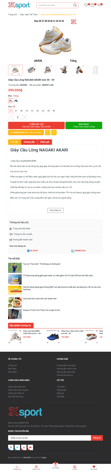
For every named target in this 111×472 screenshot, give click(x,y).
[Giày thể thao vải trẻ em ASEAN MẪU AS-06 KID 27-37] (91, 336)
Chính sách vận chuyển (18, 390)
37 (16, 111)
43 (43, 111)
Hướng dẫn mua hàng (66, 365)
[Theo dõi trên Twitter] (17, 447)
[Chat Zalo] (73, 250)
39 (27, 111)
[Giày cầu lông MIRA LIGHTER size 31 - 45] (15, 336)
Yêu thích (94, 469)
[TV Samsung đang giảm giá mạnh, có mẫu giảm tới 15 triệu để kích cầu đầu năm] (15, 279)
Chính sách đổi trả (16, 393)
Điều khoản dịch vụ (65, 375)
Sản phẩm (12, 372)
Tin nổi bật (14, 258)
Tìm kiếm (61, 387)
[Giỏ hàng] (92, 5)
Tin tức (74, 469)
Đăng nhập (61, 390)
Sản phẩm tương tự (20, 325)
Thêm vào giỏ (36, 125)
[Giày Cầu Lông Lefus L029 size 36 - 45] (53, 336)
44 (48, 111)
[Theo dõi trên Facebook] (11, 447)
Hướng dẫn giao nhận (66, 372)
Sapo (44, 458)
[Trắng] (10, 100)
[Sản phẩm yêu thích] (86, 5)
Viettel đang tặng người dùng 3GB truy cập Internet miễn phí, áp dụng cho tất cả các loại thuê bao (62, 288)
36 (10, 111)
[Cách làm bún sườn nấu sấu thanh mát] (15, 302)
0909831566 (18, 132)
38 (21, 111)
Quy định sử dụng (15, 396)
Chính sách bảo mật (16, 387)
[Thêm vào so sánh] (54, 132)
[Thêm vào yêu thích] (47, 132)
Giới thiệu (12, 369)
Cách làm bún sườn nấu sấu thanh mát (40, 299)
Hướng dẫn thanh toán (66, 369)
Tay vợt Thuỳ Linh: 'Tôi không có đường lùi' (41, 264)
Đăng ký (60, 393)
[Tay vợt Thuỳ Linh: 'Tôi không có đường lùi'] (15, 268)
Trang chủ (12, 365)
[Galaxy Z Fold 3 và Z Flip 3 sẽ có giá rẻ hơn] (15, 314)
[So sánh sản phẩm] (98, 5)
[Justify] (75, 5)
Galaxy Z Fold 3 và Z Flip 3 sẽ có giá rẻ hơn (41, 310)
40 (54, 111)
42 (38, 111)
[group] (55, 40)
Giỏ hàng (60, 396)
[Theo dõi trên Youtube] (30, 447)
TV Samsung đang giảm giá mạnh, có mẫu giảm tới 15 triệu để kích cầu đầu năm (58, 275)
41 (32, 111)
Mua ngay (84, 125)
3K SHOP (34, 251)
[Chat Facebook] (28, 250)
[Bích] (16, 100)
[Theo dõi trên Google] (24, 447)
